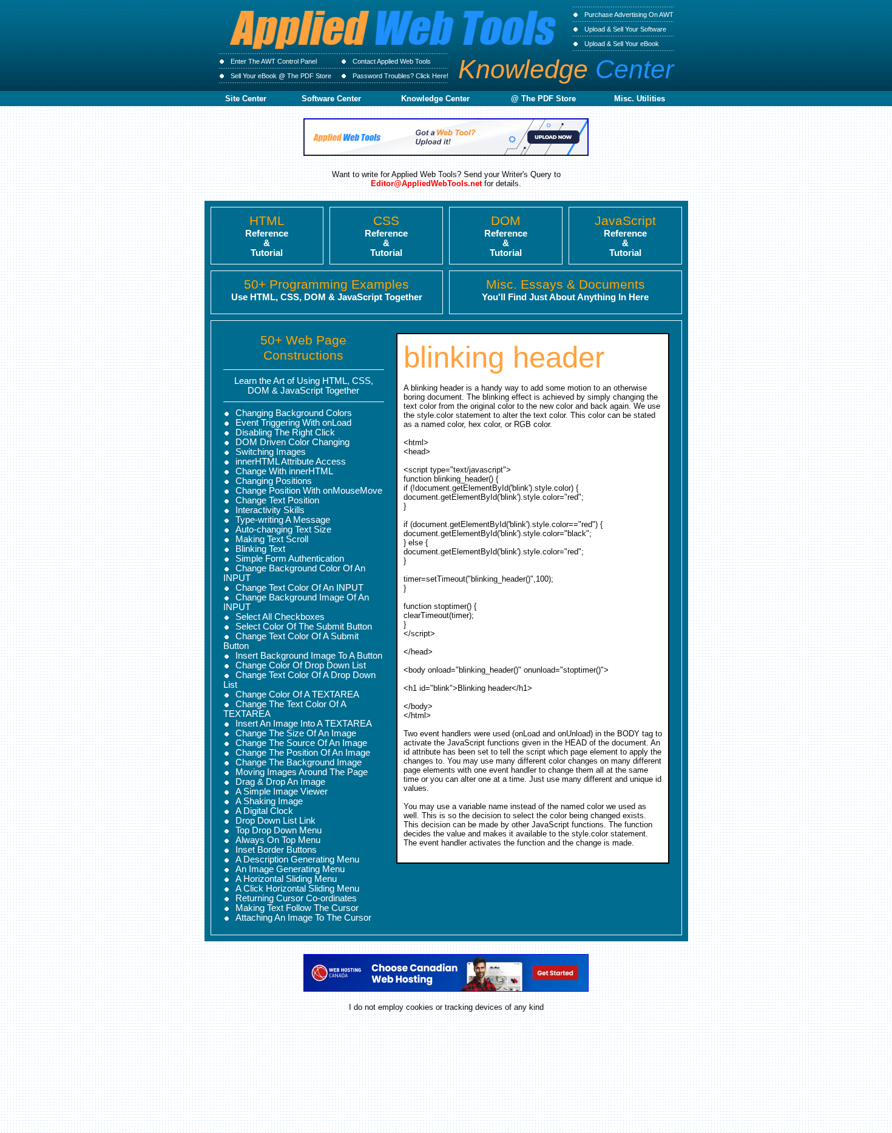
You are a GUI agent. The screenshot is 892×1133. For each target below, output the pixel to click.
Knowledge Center (435, 98)
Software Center (331, 98)
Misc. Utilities (639, 98)
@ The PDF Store (543, 98)
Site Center (245, 98)
